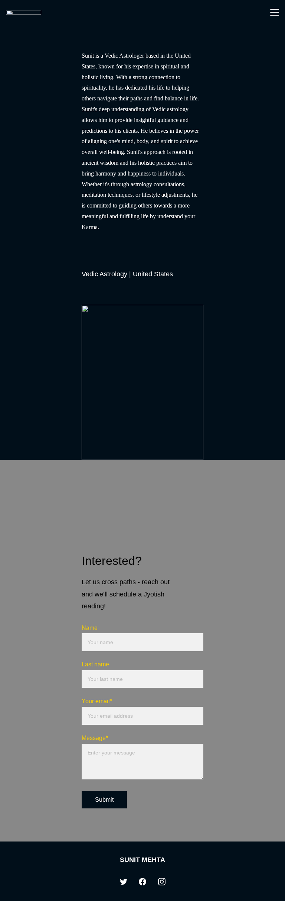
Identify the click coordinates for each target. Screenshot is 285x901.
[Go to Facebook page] (142, 881)
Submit (104, 800)
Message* (95, 738)
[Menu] (274, 12)
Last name (95, 664)
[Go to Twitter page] (123, 881)
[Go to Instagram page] (162, 881)
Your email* (97, 701)
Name (90, 628)
